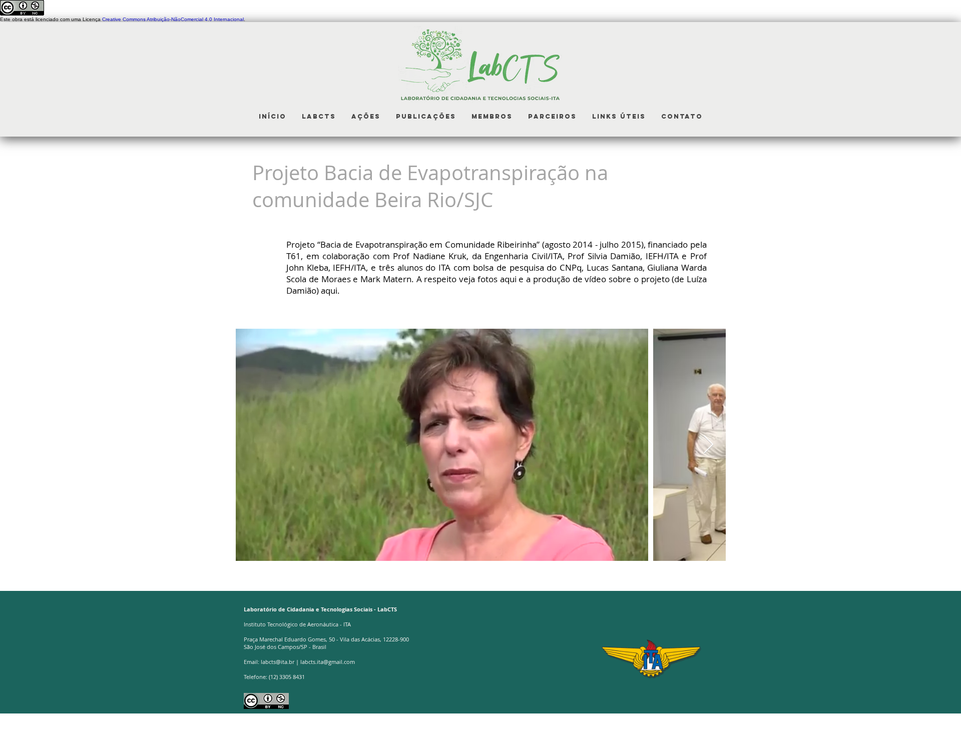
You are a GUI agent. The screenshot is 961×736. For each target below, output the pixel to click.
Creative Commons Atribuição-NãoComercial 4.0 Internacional (173, 19)
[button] (318, 116)
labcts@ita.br (277, 661)
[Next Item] (708, 445)
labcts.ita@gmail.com (327, 661)
